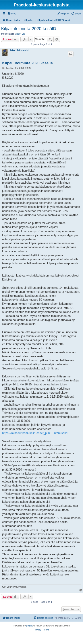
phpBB (29, 625)
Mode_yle (20, 33)
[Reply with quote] (70, 54)
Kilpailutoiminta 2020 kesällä (28, 28)
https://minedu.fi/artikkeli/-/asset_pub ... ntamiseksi (35, 433)
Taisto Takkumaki (19, 50)
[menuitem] (11, 13)
